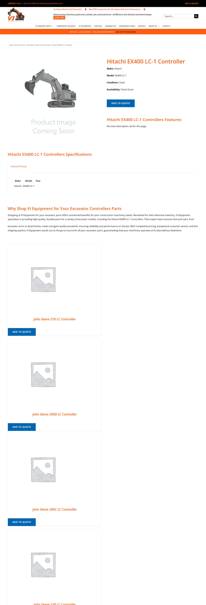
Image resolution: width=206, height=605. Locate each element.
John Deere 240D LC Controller (55, 414)
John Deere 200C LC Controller (55, 509)
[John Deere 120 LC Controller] (43, 531)
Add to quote (120, 103)
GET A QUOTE (191, 3)
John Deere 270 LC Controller (54, 319)
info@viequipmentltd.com (50, 3)
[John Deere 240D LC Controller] (43, 340)
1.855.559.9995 (29, 3)
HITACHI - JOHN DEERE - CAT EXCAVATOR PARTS (92, 32)
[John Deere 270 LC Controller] (43, 245)
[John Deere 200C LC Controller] (43, 436)
